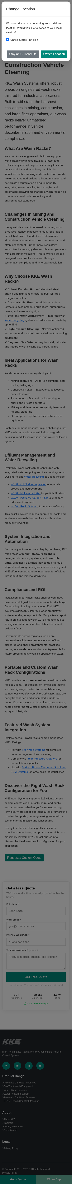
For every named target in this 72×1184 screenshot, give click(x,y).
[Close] (64, 9)
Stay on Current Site (23, 54)
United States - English (24, 39)
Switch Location (54, 54)
